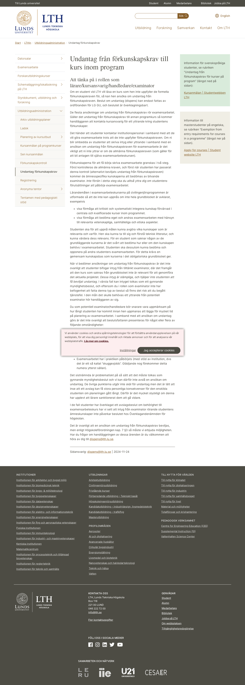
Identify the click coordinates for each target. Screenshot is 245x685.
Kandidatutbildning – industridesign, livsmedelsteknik (120, 506)
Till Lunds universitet (27, 3)
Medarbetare (184, 3)
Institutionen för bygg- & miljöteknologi (39, 490)
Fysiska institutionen (28, 528)
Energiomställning (99, 552)
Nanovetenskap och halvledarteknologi (112, 563)
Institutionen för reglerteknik (33, 563)
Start (18, 42)
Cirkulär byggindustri (101, 547)
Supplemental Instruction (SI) (178, 531)
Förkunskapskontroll (33, 163)
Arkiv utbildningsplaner (35, 119)
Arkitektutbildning (99, 480)
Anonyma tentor (31, 189)
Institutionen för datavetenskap (34, 501)
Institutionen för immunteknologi (35, 533)
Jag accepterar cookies (159, 350)
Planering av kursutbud (35, 137)
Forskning (164, 28)
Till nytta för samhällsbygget (177, 496)
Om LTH (223, 28)
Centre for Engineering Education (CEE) (184, 526)
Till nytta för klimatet (173, 480)
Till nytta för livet (171, 501)
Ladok (24, 128)
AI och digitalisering (100, 536)
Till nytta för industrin (173, 490)
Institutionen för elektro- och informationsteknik (44, 511)
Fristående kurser (99, 490)
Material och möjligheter (175, 506)
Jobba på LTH (222, 3)
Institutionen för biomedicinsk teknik (37, 485)
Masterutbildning (99, 517)
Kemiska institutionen (29, 543)
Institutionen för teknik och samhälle (37, 569)
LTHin (27, 42)
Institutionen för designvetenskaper (37, 506)
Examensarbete (28, 67)
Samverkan (186, 28)
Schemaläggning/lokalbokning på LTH (37, 87)
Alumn (167, 3)
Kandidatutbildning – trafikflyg (106, 511)
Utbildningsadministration (50, 42)
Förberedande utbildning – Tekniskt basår (113, 496)
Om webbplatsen (172, 623)
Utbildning (143, 28)
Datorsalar (24, 58)
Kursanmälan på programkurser (40, 145)
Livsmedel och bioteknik (103, 557)
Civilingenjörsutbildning (103, 485)
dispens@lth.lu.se (101, 439)
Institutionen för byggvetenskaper (36, 496)
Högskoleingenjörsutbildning (106, 501)
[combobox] (156, 16)
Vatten (92, 573)
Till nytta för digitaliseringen (177, 485)
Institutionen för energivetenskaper (37, 517)
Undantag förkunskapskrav (38, 171)
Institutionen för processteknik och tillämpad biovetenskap (42, 556)
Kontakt (206, 28)
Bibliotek (206, 3)
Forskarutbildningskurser (34, 76)
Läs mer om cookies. (96, 340)
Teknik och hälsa (98, 568)
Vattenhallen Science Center (178, 536)
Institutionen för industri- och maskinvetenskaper (45, 538)
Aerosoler (94, 531)
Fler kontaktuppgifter (100, 619)
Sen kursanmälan (31, 154)
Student (153, 3)
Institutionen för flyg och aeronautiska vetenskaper (46, 522)
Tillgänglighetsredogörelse (178, 628)
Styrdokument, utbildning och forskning (37, 100)
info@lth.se (95, 612)
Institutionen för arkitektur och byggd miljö (41, 480)
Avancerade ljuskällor (101, 541)
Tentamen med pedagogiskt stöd (38, 200)
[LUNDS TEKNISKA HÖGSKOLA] (39, 22)
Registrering (28, 180)
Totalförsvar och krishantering (179, 511)
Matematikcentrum (27, 549)
